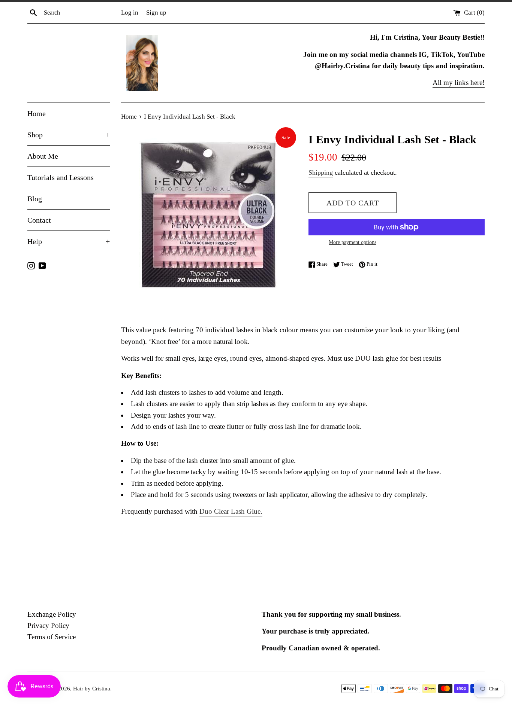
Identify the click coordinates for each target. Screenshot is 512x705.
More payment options (352, 242)
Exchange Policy (51, 614)
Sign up (156, 12)
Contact (39, 220)
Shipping (320, 172)
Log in (129, 12)
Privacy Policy (48, 625)
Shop (68, 135)
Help (68, 241)
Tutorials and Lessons (60, 177)
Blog (34, 199)
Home (36, 113)
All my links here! (459, 82)
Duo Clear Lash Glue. (230, 511)
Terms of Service (51, 637)
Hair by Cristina (91, 688)
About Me (42, 156)
